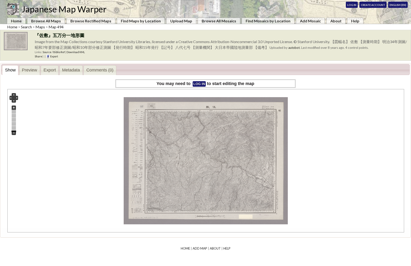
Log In (351, 4)
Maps (40, 27)
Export (54, 56)
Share (38, 56)
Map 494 (56, 27)
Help (355, 21)
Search (26, 27)
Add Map (200, 248)
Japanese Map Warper (64, 9)
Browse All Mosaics (219, 21)
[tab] (10, 70)
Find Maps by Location (141, 21)
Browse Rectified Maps (90, 21)
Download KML (76, 52)
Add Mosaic (310, 21)
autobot (294, 48)
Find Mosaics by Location (268, 21)
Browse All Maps (46, 21)
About (336, 21)
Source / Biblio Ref (54, 52)
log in (199, 84)
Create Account (373, 4)
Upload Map (181, 21)
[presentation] (10, 70)
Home (16, 21)
